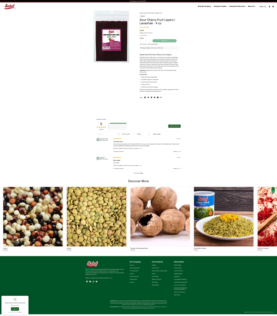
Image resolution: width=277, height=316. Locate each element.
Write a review (174, 126)
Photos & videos (157, 134)
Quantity (142, 38)
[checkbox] (158, 134)
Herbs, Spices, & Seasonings (159, 270)
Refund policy (133, 279)
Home (141, 13)
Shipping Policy (178, 273)
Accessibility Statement (180, 279)
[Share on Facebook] (145, 97)
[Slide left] (273, 191)
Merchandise (155, 285)
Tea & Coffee (155, 276)
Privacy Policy (178, 268)
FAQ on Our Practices (179, 292)
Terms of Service (134, 276)
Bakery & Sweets (156, 279)
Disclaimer (177, 276)
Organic (154, 265)
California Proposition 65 (180, 282)
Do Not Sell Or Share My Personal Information (180, 288)
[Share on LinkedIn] (151, 97)
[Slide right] (273, 188)
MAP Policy (177, 295)
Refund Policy (177, 265)
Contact (132, 273)
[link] (144, 27)
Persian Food (155, 268)
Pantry (154, 273)
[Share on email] (157, 97)
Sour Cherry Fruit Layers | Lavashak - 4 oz (152, 13)
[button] (262, 6)
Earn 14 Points (146, 48)
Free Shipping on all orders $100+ (138, 1)
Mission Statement (135, 268)
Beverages (155, 282)
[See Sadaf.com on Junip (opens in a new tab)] (141, 173)
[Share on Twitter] (148, 97)
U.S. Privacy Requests (180, 285)
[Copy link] (161, 97)
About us (132, 265)
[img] (107, 138)
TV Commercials (134, 270)
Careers (132, 282)
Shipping (141, 32)
